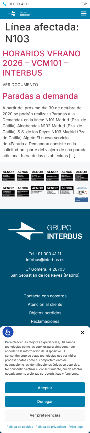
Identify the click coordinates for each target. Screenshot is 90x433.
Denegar (45, 401)
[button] (82, 332)
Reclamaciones (45, 321)
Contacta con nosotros (45, 295)
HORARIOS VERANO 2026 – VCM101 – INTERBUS (41, 63)
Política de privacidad (51, 427)
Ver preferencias (45, 415)
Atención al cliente (45, 304)
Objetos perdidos (45, 312)
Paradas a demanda (40, 96)
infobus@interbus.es (45, 259)
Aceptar (45, 387)
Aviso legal (76, 427)
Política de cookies (19, 427)
